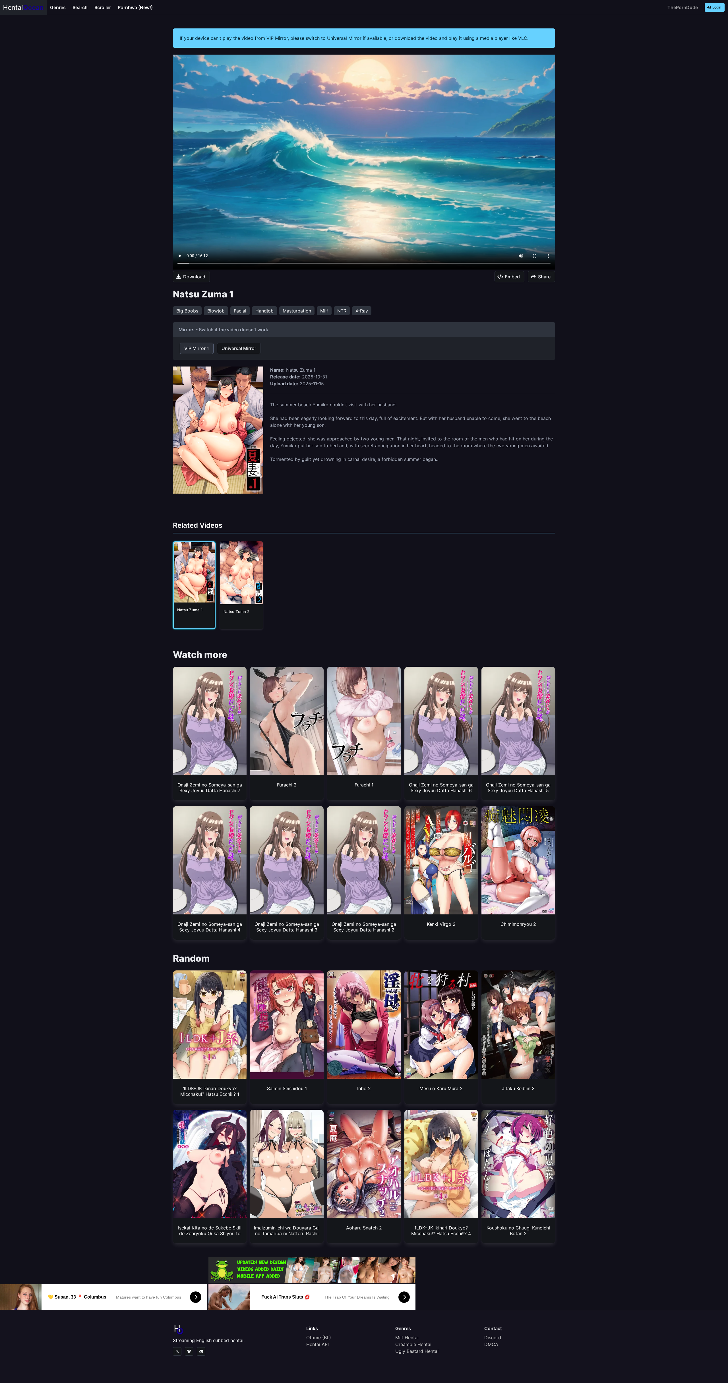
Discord (492, 1337)
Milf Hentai (407, 1337)
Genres (58, 7)
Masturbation (297, 311)
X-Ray (361, 311)
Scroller (102, 7)
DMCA (491, 1344)
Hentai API (317, 1344)
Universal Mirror (239, 348)
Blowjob (216, 311)
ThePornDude (682, 7)
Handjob (264, 311)
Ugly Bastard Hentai (417, 1351)
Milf (324, 311)
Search (80, 7)
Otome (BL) (318, 1337)
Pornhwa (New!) (135, 7)
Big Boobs (187, 311)
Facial (240, 311)
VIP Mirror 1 (196, 348)
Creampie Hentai (413, 1344)
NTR (341, 311)
